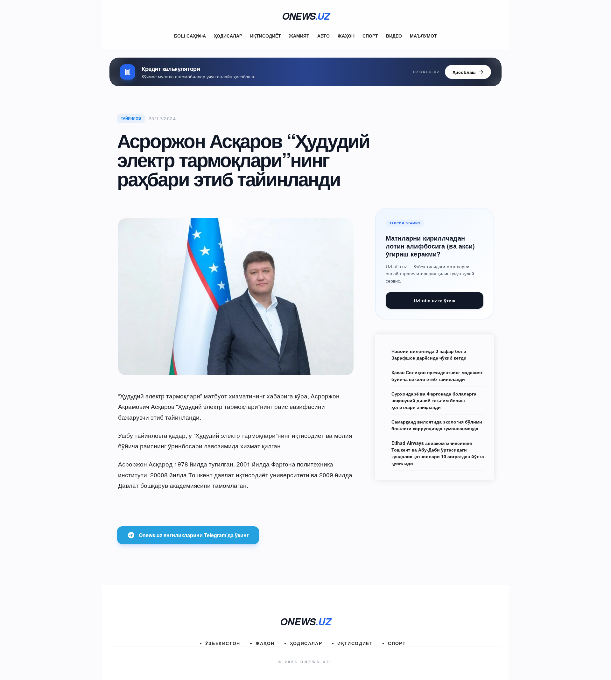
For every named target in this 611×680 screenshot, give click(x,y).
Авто (323, 35)
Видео (394, 35)
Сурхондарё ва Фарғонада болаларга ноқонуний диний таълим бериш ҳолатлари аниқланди (433, 400)
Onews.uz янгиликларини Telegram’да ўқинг (194, 535)
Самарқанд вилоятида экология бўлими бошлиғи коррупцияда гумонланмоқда (436, 424)
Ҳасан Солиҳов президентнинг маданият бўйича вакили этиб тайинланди (437, 375)
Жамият (299, 35)
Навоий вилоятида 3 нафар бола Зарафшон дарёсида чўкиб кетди (429, 354)
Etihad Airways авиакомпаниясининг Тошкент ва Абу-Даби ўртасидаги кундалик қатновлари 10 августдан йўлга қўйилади (437, 453)
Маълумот (423, 35)
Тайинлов (131, 118)
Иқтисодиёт (265, 35)
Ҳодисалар (228, 35)
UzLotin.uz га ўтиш (434, 300)
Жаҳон (346, 35)
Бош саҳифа (190, 35)
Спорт (370, 35)
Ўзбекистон (222, 643)
